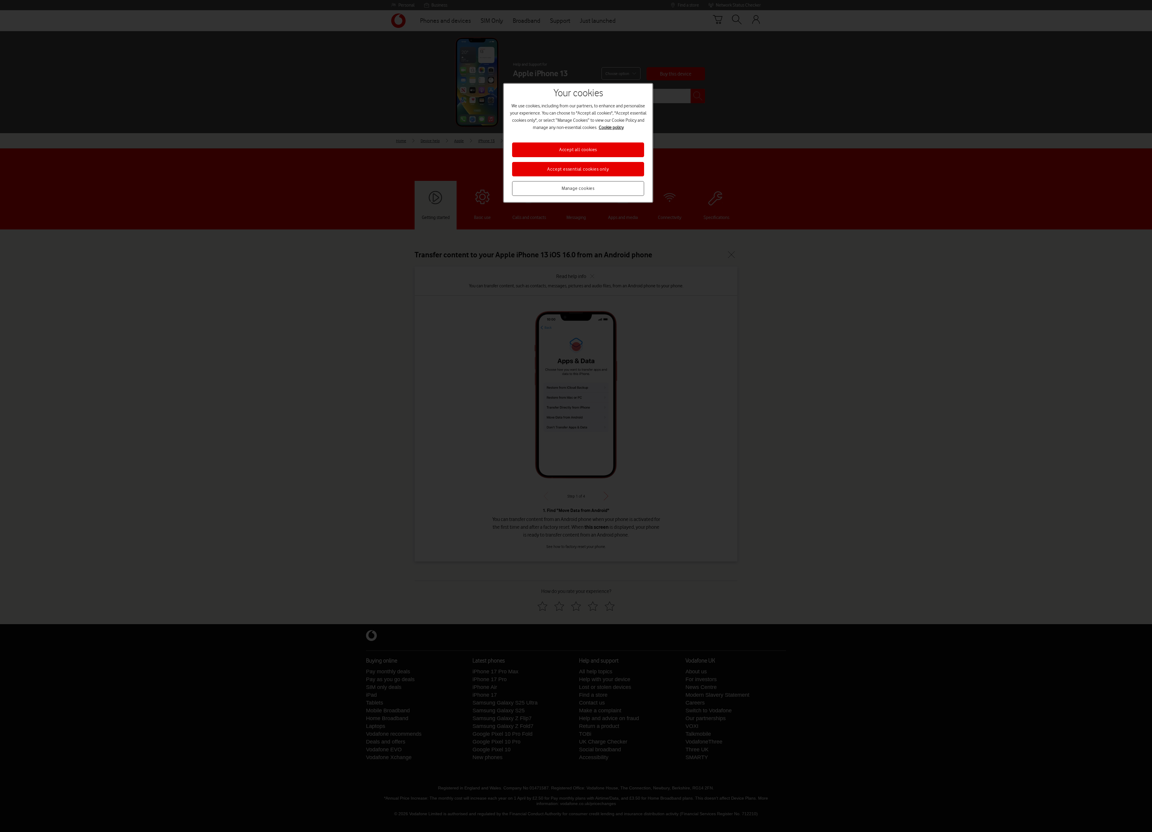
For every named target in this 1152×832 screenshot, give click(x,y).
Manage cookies (578, 188)
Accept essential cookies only (578, 169)
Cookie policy (611, 127)
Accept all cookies (578, 149)
